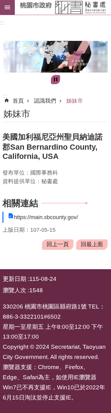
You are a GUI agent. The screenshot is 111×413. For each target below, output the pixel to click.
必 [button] (7, 7)
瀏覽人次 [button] (14, 290)
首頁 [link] (18, 101)
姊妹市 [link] (74, 101)
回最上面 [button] (92, 244)
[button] (55, 57)
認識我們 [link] (45, 101)
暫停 (55, 79)
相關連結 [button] (20, 203)
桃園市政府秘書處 (63, 7)
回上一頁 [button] (58, 244)
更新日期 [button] (14, 278)
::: (2, 23)
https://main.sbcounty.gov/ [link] (46, 217)
